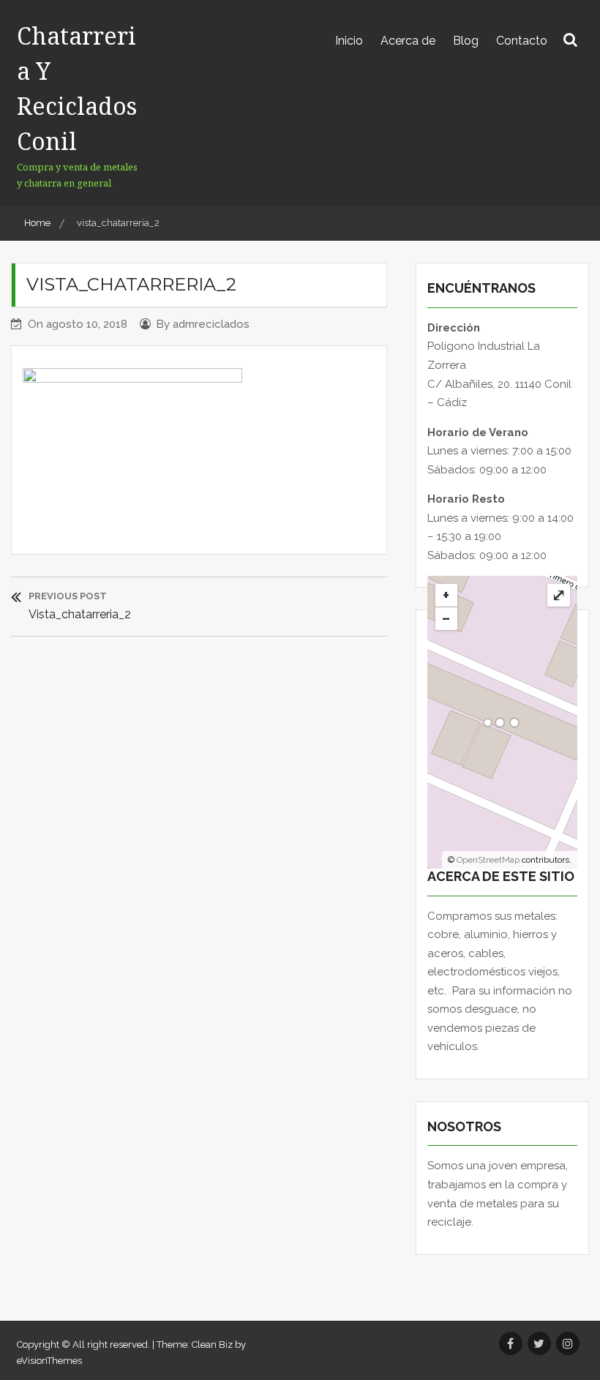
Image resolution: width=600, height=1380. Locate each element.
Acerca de (407, 41)
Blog (466, 41)
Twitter (539, 1343)
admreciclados (211, 324)
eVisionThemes (49, 1360)
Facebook (511, 1343)
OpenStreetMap (488, 860)
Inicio (349, 41)
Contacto (521, 41)
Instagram (568, 1343)
